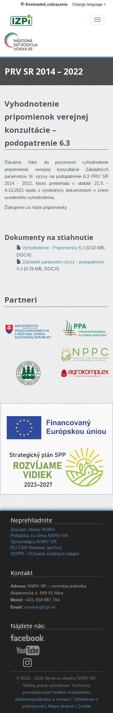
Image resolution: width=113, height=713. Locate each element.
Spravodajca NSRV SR (34, 541)
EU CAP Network (28, 547)
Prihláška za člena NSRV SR (39, 535)
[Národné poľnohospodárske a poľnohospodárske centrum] (84, 350)
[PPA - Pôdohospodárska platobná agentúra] (85, 327)
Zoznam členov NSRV (33, 529)
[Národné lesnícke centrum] (28, 372)
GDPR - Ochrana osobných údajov (45, 553)
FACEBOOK (28, 638)
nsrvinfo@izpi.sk (39, 607)
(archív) (54, 547)
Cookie (84, 706)
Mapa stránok (61, 706)
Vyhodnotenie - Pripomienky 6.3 (53, 247)
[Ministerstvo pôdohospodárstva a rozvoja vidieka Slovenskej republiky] (28, 327)
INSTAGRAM (28, 662)
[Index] (56, 21)
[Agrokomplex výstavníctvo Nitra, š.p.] (84, 368)
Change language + (89, 4)
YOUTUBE (28, 650)
